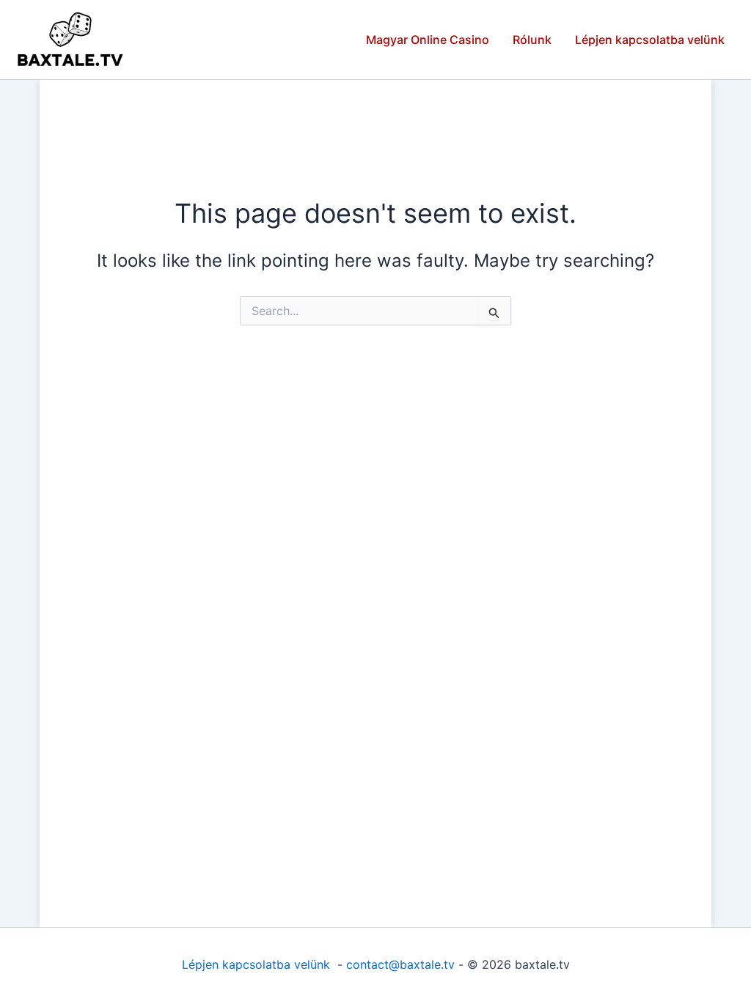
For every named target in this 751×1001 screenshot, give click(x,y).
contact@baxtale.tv (400, 964)
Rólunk (532, 39)
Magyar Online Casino (427, 39)
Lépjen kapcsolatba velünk (650, 39)
